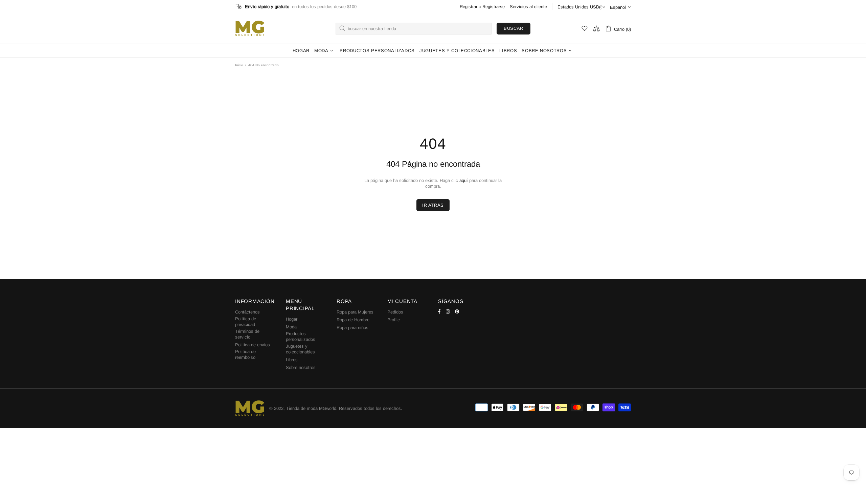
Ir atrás (433, 205)
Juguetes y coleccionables (300, 349)
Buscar (513, 28)
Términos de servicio (247, 334)
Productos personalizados (300, 336)
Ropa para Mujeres (355, 312)
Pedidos (395, 312)
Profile (393, 319)
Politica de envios (252, 344)
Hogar (291, 319)
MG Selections (249, 28)
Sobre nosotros (301, 367)
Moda (291, 326)
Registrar (468, 6)
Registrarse (493, 6)
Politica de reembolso (245, 354)
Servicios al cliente (528, 6)
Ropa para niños (352, 327)
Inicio (239, 65)
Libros (292, 359)
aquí (463, 180)
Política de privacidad (245, 321)
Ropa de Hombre (353, 319)
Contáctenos (247, 312)
